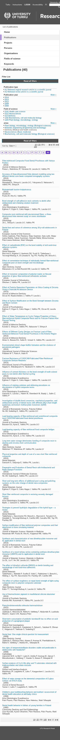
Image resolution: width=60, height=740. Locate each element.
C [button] (10, 152)
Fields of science (12, 58)
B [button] (6, 152)
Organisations (11, 53)
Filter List (6, 77)
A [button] (2, 152)
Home (7, 32)
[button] (27, 90)
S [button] (36, 152)
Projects (8, 43)
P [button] (32, 152)
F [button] (21, 152)
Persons (8, 48)
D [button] (14, 152)
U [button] (43, 152)
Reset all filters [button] (30, 81)
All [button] (48, 152)
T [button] (39, 152)
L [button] (28, 152)
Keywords (9, 64)
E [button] (17, 152)
